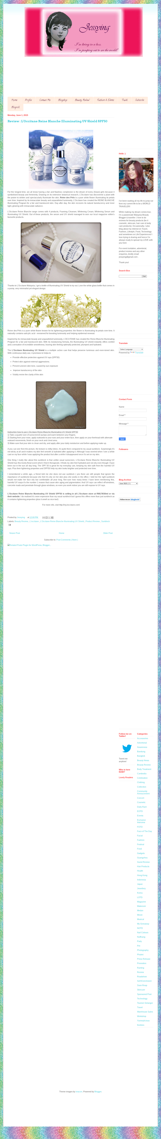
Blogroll (15, 107)
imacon (79, 1092)
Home (14, 100)
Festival (140, 844)
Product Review (93, 521)
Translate (139, 353)
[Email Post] (9, 524)
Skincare (141, 990)
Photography (143, 950)
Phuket (140, 955)
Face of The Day (144, 831)
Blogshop (62, 100)
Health (140, 871)
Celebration (142, 778)
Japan (140, 884)
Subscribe (139, 100)
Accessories (142, 738)
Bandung (141, 751)
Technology (142, 999)
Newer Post (14, 533)
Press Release (143, 959)
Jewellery (141, 888)
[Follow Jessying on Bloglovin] (130, 501)
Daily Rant (142, 807)
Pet (138, 946)
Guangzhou (142, 858)
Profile (28, 100)
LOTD (140, 897)
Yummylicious (143, 1021)
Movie (140, 915)
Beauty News (143, 760)
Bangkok (141, 756)
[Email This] (43, 517)
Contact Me (44, 100)
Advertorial (142, 743)
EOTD (140, 811)
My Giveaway (143, 924)
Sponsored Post (144, 994)
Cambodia (141, 774)
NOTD (140, 928)
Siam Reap (142, 985)
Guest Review (143, 862)
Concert (140, 798)
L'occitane (34, 521)
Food (139, 849)
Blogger (97, 1092)
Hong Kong (142, 875)
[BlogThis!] (46, 517)
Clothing (141, 782)
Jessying (21, 517)
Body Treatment (144, 769)
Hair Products (143, 866)
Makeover (141, 906)
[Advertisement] (83, 74)
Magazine (141, 902)
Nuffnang (141, 937)
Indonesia (141, 880)
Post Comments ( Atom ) (67, 540)
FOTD (140, 827)
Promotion (141, 963)
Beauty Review (82, 100)
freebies (140, 1025)
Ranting (140, 968)
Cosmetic (141, 802)
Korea (140, 893)
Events (140, 816)
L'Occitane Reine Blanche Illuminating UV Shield (62, 521)
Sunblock (105, 521)
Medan (140, 910)
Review (140, 972)
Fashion (140, 840)
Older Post (108, 533)
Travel (125, 100)
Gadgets (141, 853)
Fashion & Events (105, 100)
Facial (140, 836)
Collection (141, 787)
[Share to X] (49, 517)
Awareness (142, 747)
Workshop (141, 1016)
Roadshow (142, 977)
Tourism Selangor (145, 1003)
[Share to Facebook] (52, 517)
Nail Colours (142, 932)
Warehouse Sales (145, 1012)
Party (139, 941)
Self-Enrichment (144, 981)
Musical (140, 919)
